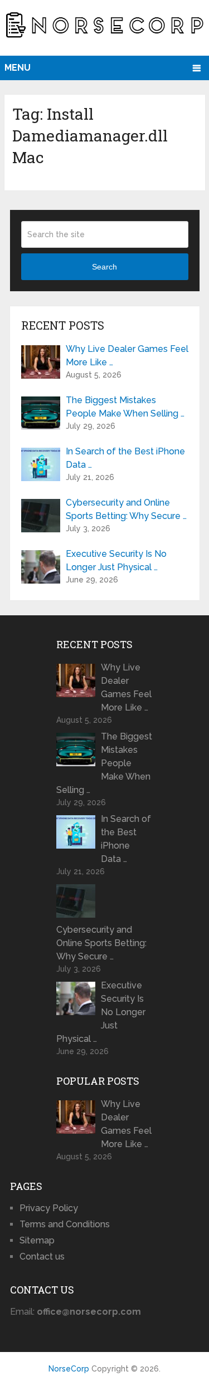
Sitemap (37, 1240)
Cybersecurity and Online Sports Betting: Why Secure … (126, 509)
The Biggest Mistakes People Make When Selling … (125, 407)
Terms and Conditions (65, 1224)
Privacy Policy (49, 1208)
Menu (17, 67)
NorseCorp (68, 1368)
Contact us (42, 1256)
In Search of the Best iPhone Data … (125, 458)
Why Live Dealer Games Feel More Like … (127, 356)
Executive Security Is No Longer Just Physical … (116, 560)
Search (104, 266)
